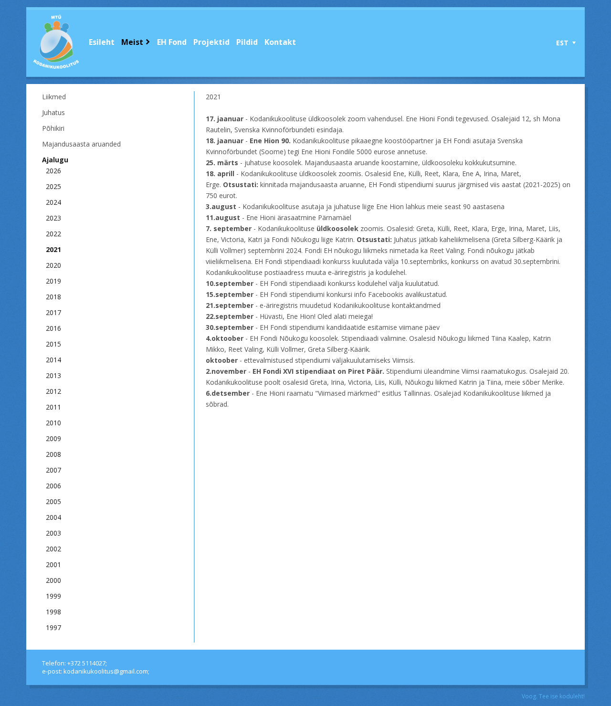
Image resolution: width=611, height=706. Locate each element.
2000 (53, 580)
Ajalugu (55, 159)
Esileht (102, 42)
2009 (53, 438)
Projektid (211, 42)
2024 (53, 202)
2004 (53, 517)
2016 (53, 328)
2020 (53, 265)
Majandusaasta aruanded (81, 143)
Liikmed (54, 96)
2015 (53, 343)
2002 (53, 548)
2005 (53, 501)
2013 (53, 375)
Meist (132, 42)
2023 (53, 217)
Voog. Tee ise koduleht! (553, 696)
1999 (53, 596)
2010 (53, 422)
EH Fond (172, 42)
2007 (53, 469)
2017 (53, 312)
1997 (53, 627)
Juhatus (53, 112)
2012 (53, 391)
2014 (53, 359)
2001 (53, 564)
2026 (53, 170)
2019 (53, 280)
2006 (53, 485)
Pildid (247, 42)
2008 (53, 454)
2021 (53, 249)
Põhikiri (53, 128)
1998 (53, 611)
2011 (53, 406)
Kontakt (280, 42)
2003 (53, 532)
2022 (53, 233)
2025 (53, 186)
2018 (53, 296)
